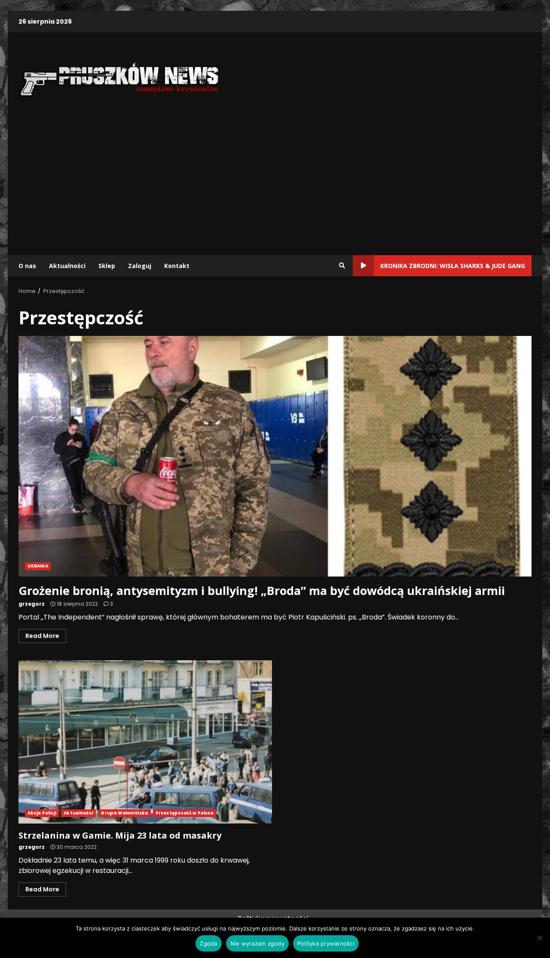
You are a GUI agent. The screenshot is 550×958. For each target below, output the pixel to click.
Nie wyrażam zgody (257, 943)
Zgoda (208, 943)
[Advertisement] (275, 180)
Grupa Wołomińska (124, 813)
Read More (42, 636)
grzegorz (31, 603)
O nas (27, 266)
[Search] (342, 265)
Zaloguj (139, 266)
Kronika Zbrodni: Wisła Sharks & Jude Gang (452, 266)
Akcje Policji (42, 813)
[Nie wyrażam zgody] (539, 938)
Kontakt (176, 266)
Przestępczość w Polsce (185, 813)
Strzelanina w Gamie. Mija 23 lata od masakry (145, 742)
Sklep (106, 266)
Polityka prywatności (325, 943)
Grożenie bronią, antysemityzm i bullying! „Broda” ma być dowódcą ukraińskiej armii (275, 456)
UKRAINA (38, 566)
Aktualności (67, 266)
